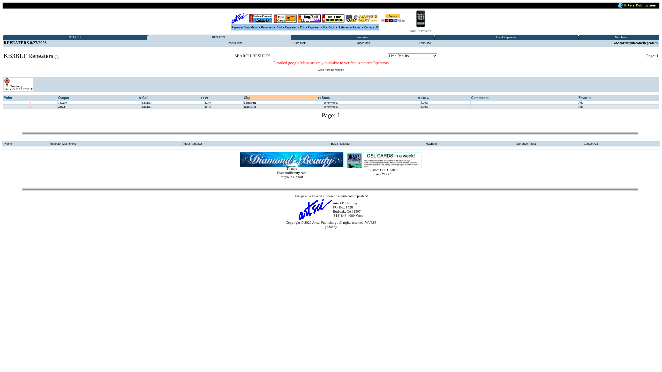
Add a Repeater (286, 27)
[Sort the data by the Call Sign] (202, 98)
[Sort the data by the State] (419, 98)
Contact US (371, 27)
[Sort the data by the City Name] (319, 98)
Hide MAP (300, 42)
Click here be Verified (331, 69)
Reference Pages (349, 27)
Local (424, 102)
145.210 (9, 89)
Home (8, 143)
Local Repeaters (506, 37)
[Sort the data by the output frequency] (140, 98)
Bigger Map (363, 42)
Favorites (267, 27)
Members (621, 37)
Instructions (235, 42)
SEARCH (75, 37)
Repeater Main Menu (244, 27)
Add (580, 102)
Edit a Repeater (309, 27)
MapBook (329, 27)
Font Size (425, 42)
